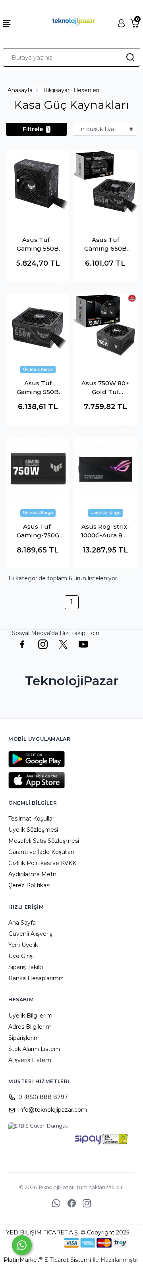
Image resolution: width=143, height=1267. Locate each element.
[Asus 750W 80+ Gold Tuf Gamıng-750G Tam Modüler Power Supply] (105, 325)
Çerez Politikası (29, 885)
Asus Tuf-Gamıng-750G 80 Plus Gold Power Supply (38, 531)
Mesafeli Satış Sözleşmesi (43, 840)
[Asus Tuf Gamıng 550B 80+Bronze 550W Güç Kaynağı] (37, 325)
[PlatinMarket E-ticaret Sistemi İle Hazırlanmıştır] (37, 1243)
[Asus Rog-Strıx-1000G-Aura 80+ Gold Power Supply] (105, 468)
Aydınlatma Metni (33, 874)
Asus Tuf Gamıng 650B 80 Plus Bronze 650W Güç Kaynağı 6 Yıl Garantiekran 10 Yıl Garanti (105, 244)
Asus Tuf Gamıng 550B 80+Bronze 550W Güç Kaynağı (38, 388)
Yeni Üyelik (23, 944)
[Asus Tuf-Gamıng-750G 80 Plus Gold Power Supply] (37, 468)
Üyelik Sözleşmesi (33, 829)
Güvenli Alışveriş (30, 933)
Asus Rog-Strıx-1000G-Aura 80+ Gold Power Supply (105, 531)
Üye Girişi (21, 956)
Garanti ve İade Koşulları (41, 852)
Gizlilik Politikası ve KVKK (42, 863)
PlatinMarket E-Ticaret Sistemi (47, 1259)
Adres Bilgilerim (30, 1026)
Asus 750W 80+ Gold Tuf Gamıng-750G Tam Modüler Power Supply (105, 388)
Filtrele (36, 129)
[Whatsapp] (22, 1245)
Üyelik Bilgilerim (30, 1015)
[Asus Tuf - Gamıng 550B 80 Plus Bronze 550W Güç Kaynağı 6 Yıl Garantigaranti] (37, 181)
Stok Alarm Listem (34, 1049)
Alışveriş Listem (29, 1060)
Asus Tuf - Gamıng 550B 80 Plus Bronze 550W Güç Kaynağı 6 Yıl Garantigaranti (38, 244)
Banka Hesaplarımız (35, 978)
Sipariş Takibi (25, 967)
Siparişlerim (24, 1037)
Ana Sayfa (22, 922)
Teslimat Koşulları (32, 818)
